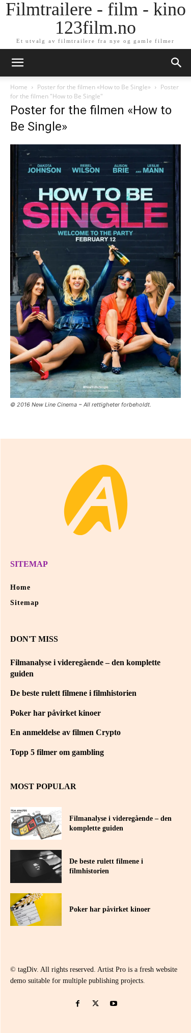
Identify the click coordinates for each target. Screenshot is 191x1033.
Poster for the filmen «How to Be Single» (94, 87)
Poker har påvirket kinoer (55, 713)
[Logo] (95, 500)
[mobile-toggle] (17, 63)
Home (19, 87)
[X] (95, 1003)
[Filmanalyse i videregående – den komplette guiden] (36, 823)
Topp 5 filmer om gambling (57, 752)
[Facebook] (77, 1003)
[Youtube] (113, 1003)
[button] (176, 63)
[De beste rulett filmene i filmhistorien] (36, 866)
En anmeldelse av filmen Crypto (65, 732)
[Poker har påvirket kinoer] (36, 909)
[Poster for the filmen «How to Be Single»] (95, 395)
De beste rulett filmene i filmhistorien (73, 693)
